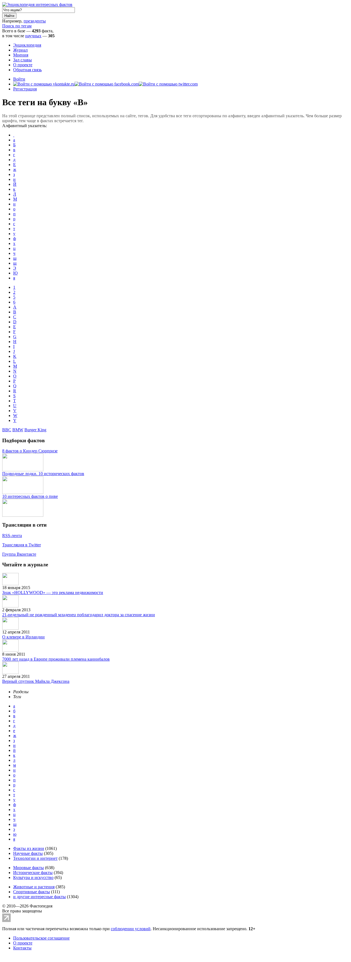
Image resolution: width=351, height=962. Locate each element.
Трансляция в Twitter (21, 545)
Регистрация (25, 89)
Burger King (35, 429)
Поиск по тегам (17, 26)
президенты (35, 21)
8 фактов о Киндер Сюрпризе (30, 451)
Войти (19, 79)
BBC (6, 429)
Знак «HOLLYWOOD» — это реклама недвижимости (52, 592)
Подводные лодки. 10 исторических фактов (43, 473)
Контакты (22, 948)
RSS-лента (12, 535)
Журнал (20, 50)
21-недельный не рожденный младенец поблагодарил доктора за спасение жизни (78, 614)
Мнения (20, 55)
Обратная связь (27, 69)
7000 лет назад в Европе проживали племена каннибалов (56, 659)
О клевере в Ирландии (23, 637)
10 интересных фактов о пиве (30, 496)
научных (33, 35)
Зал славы (22, 60)
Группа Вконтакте (19, 554)
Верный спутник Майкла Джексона (35, 681)
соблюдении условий (131, 928)
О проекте (22, 64)
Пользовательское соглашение (41, 938)
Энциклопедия (27, 45)
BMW (17, 429)
